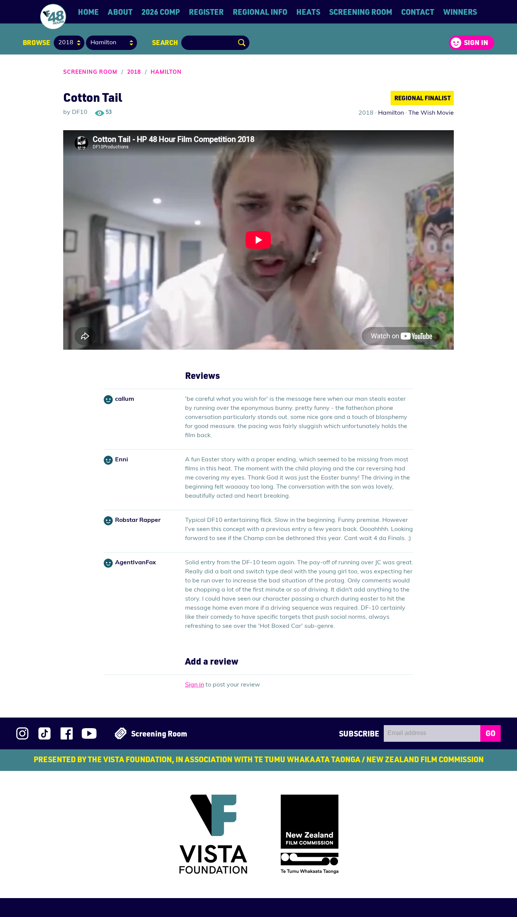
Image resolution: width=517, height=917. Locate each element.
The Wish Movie (431, 113)
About (120, 12)
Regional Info (260, 12)
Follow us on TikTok (44, 733)
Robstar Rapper (137, 520)
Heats (308, 12)
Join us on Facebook (67, 733)
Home (88, 12)
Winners (460, 12)
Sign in (476, 42)
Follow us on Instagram (22, 733)
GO (490, 733)
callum (124, 399)
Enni (121, 460)
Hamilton (166, 72)
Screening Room (360, 12)
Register (206, 12)
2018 (134, 72)
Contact (417, 12)
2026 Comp (161, 12)
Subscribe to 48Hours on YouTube (89, 733)
